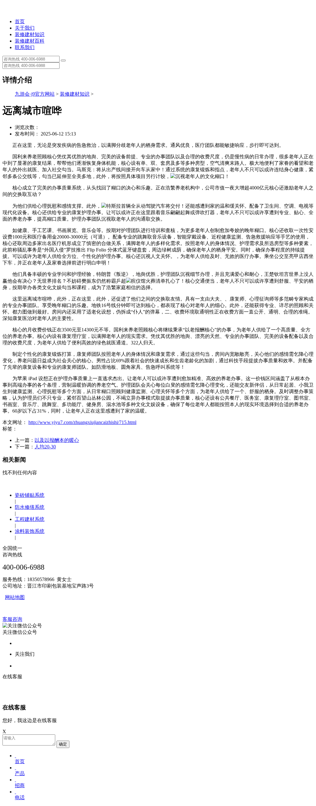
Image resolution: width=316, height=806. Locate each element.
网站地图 (15, 597)
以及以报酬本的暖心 (57, 440)
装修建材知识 (29, 34)
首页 (20, 21)
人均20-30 (45, 446)
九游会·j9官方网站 (35, 94)
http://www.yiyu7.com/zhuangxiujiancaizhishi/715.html (82, 422)
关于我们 (25, 28)
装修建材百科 (29, 41)
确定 (63, 744)
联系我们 (25, 47)
